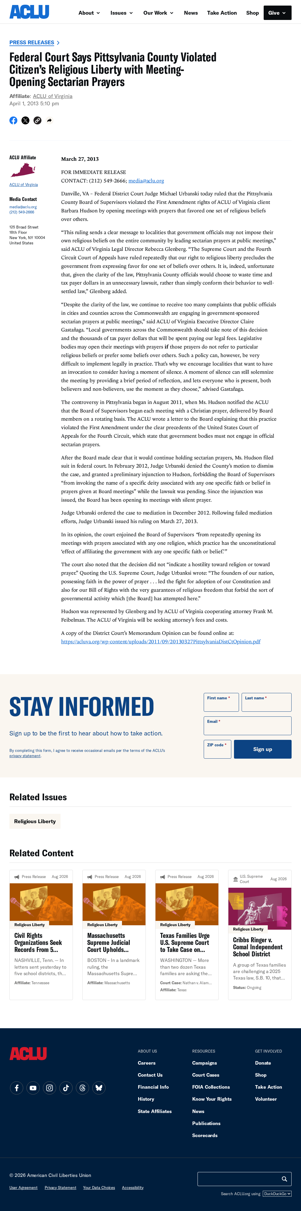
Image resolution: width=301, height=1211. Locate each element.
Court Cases (205, 1075)
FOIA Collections (211, 1087)
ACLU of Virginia (53, 96)
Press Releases (31, 42)
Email (212, 721)
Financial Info (153, 1087)
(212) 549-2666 (21, 212)
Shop (252, 12)
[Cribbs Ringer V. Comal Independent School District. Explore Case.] (259, 935)
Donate (263, 1062)
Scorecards (205, 1135)
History (146, 1099)
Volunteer (266, 1099)
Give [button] (274, 12)
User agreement (23, 1187)
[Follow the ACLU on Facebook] (16, 1088)
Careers (146, 1062)
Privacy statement (60, 1187)
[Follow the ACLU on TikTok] (66, 1088)
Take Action (222, 12)
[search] (284, 1179)
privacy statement (25, 755)
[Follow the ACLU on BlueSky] (99, 1088)
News (191, 12)
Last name (254, 698)
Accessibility (132, 1187)
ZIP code (215, 745)
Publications (206, 1123)
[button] (37, 121)
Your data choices (99, 1187)
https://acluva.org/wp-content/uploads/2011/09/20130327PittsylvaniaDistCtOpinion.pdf (160, 641)
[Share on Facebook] (13, 122)
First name (217, 698)
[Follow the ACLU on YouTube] (33, 1088)
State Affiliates (155, 1111)
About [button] (86, 12)
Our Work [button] (156, 12)
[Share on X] (25, 122)
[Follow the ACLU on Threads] (82, 1088)
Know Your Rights (212, 1099)
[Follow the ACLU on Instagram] (49, 1088)
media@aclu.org (23, 206)
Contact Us (150, 1075)
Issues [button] (119, 12)
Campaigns (204, 1062)
